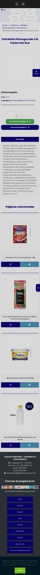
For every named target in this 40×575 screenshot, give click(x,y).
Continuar (20, 570)
